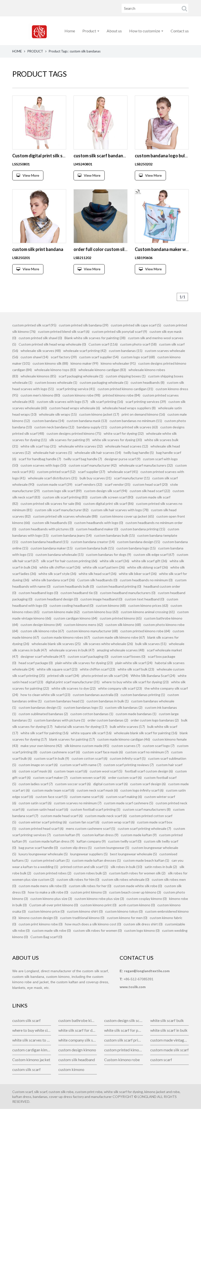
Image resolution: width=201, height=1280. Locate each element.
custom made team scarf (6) (53, 790)
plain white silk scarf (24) (133, 663)
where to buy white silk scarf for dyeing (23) (135, 682)
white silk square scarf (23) (57, 669)
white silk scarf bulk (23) (136, 669)
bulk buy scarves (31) (96, 478)
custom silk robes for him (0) (78, 879)
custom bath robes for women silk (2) (137, 873)
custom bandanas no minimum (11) (136, 421)
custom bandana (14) (48, 421)
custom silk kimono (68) (123, 624)
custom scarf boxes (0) (128, 656)
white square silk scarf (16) (91, 733)
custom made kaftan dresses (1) (96, 860)
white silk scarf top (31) (38, 446)
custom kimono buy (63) (100, 612)
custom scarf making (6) (124, 797)
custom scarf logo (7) (159, 746)
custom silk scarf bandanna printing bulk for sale (122, 155)
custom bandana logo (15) (136, 548)
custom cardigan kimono (31, 1049)
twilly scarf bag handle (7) (82, 459)
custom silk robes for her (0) (90, 886)
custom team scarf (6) (70, 771)
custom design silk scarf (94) (105, 491)
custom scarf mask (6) (35, 771)
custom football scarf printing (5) (95, 809)
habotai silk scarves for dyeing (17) (81, 726)
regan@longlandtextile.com (147, 971)
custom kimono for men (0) (127, 918)
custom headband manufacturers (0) (127, 593)
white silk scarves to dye (31, 1040)
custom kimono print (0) (98, 905)
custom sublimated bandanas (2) (43, 714)
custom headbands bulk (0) (73, 586)
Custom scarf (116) (103, 344)
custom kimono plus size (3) (51, 898)
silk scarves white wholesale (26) (108, 644)
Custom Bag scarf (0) (46, 937)
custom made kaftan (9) (139, 835)
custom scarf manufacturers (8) (147, 809)
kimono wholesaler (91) (118, 363)
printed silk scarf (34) (63, 675)
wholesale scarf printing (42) (84, 350)
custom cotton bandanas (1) (91, 714)
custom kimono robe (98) (81, 395)
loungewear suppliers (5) (89, 854)
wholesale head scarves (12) (126, 446)
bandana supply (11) (92, 427)
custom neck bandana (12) (54, 427)
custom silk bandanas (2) (123, 707)
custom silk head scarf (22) (150, 491)
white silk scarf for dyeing (77, 1030)
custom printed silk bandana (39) (83, 325)
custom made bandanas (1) (136, 714)
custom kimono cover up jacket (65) (127, 516)
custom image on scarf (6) (38, 765)
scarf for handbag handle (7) (40, 459)
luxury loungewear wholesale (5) (43, 854)
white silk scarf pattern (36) (104, 567)
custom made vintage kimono (169, 1040)
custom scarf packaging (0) (88, 656)
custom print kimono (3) (89, 892)
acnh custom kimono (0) (137, 905)
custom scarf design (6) (148, 784)
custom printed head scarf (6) (41, 828)
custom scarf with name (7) (80, 765)
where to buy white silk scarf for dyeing (31, 1030)
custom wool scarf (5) (106, 771)
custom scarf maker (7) (50, 777)
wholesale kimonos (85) (38, 376)
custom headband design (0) (56, 599)
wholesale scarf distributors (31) (52, 478)
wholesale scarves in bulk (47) (71, 650)
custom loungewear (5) (111, 847)
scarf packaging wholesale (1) (81, 376)
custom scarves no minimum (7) (77, 803)
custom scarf (161, 1059)
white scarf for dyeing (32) (124, 433)
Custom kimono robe (122, 1059)
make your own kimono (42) (41, 746)
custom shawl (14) (34, 357)
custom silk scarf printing (123, 1040)
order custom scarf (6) (125, 777)
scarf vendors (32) (88, 484)
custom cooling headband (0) (71, 605)
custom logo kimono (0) (142, 930)
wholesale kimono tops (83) (55, 370)
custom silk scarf (26, 1020)
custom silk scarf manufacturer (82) (61, 510)
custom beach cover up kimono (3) (135, 892)
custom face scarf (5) (51, 797)
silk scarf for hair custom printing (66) (69, 561)
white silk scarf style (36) (57, 574)
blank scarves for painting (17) (72, 739)
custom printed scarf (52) (56, 472)
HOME (17, 51)
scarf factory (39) (64, 357)
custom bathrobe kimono (77, 1020)
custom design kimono (77, 1049)
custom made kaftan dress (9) (51, 841)
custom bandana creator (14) (93, 542)
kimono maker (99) (84, 363)
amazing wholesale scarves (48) (120, 650)
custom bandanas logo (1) (83, 707)
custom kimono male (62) (61, 612)
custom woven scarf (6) (88, 777)
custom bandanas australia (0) (95, 695)
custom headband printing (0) (118, 586)
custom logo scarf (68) (138, 357)
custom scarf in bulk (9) (51, 758)
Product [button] (89, 30)
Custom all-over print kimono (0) (53, 905)
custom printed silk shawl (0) (40, 338)
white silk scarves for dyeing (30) (117, 440)
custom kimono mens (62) (83, 624)
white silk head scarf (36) (97, 574)
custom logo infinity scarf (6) (141, 790)
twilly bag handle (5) (139, 452)
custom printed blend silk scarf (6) (63, 331)
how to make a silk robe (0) (48, 892)
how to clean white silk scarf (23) (45, 695)
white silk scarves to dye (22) (73, 688)
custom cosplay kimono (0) (146, 898)
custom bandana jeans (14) (71, 535)
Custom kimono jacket (31, 1059)
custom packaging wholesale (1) (104, 382)
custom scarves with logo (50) (43, 465)
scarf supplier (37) (91, 472)
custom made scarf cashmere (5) (128, 803)
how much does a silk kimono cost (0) (93, 924)
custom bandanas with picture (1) (59, 720)
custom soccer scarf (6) (73, 784)
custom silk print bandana (37, 249)
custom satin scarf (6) (35, 803)
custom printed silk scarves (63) (134, 427)
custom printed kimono (123, 1049)
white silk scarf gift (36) (149, 561)
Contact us (180, 30)
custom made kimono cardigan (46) (123, 739)
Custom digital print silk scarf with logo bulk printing (64, 155)
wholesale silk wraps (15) (58, 414)
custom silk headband (76, 1059)
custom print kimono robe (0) (41, 924)
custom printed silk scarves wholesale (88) (65, 516)
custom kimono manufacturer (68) (92, 631)
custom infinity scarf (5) (128, 758)
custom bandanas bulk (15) (114, 535)
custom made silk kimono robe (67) (118, 637)
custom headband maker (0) (97, 529)
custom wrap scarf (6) (118, 822)
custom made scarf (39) (54, 484)
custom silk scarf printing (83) (65, 497)
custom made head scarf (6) (62, 816)
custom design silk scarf (123, 1020)
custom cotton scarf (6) (89, 758)
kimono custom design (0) (38, 918)
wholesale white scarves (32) (81, 446)
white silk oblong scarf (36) (147, 567)
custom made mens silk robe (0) (42, 886)
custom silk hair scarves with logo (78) (120, 510)
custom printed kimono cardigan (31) (125, 389)
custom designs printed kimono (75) (74, 433)
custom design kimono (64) (41, 624)
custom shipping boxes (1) (126, 376)
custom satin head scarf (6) (47, 809)
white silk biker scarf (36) (138, 574)
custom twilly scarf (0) (124, 841)
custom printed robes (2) (52, 873)
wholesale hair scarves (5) (52, 452)
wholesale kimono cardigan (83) (102, 370)
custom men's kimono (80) (40, 395)
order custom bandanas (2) (108, 720)
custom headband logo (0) (38, 593)
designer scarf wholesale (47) (43, 656)
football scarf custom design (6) (149, 771)
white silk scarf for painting (123, 1030)
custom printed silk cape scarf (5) (136, 325)
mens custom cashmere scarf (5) (90, 828)
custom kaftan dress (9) (100, 835)
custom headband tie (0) (79, 593)
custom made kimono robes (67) (65, 637)
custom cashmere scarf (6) (60, 752)
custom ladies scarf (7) (36, 784)
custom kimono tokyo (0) (124, 911)
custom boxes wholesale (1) (56, 382)
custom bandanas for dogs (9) (108, 554)
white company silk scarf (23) (120, 688)
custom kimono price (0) (46, 911)
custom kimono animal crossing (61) (148, 612)
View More (31, 175)
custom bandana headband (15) (44, 542)
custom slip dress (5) (76, 847)
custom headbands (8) (147, 382)
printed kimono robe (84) (121, 395)
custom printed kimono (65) (121, 618)
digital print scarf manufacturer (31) (73, 682)
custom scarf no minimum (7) (147, 752)
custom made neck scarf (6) (106, 816)
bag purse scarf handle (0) (38, 847)
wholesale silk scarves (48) (41, 350)
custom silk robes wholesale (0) (125, 879)
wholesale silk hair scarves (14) (98, 452)
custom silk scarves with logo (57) (62, 401)
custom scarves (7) (126, 746)
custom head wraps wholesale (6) (74, 408)
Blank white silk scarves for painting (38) (95, 338)
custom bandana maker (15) (52, 548)
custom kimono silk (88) (50, 363)
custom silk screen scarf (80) (111, 497)
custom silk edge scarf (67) (154, 554)
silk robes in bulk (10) (126, 867)
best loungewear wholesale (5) (133, 854)
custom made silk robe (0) (51, 930)
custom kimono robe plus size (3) (99, 898)
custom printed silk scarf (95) (34, 325)
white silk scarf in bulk (169, 1030)
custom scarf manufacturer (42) (93, 465)
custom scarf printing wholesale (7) (144, 828)
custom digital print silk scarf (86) (108, 503)
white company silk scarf (77, 1040)
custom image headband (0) (101, 599)
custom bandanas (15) (125, 350)
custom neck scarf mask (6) (97, 790)
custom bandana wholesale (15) (60, 554)
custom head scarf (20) (150, 484)
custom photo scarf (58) (138, 344)
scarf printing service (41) (75, 389)
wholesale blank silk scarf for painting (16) (145, 733)
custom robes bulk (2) (90, 873)
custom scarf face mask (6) (102, 752)
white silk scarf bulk (167, 1020)
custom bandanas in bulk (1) (108, 701)
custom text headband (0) (144, 599)
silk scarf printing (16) (106, 401)
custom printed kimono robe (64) (145, 631)
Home (69, 30)
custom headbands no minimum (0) (146, 580)
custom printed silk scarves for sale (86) (51, 503)
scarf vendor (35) (117, 484)
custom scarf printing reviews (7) (129, 765)
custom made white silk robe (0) (138, 886)
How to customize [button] (145, 30)
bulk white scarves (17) (127, 726)
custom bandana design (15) (138, 542)
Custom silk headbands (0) (97, 580)
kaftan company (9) (91, 841)
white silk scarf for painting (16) (44, 733)
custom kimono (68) (111, 605)
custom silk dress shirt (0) (143, 924)
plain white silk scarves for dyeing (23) (84, 663)
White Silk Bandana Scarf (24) (153, 675)
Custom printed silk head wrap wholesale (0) (52, 344)
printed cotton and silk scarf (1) (84, 867)
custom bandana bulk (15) (94, 548)
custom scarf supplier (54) (99, 357)
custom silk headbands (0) (52, 523)
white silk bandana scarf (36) (53, 580)
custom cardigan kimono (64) (75, 618)
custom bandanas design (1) (40, 707)
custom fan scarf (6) (84, 822)
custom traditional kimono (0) (82, 918)
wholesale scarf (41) (123, 472)
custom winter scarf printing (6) (43, 822)
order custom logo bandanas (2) (155, 720)
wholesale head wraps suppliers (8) (129, 408)
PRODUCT (35, 51)
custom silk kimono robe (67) (42, 631)
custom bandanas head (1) (64, 701)
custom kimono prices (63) (148, 605)
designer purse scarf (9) (122, 459)
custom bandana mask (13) (87, 421)
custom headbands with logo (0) (98, 523)
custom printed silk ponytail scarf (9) (119, 331)
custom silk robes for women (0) (97, 930)
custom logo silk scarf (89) (62, 491)
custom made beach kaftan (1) (146, 860)
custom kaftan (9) (66, 835)
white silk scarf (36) (114, 561)
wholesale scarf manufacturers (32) (146, 465)
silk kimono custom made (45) (86, 746)
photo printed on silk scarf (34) (105, 675)
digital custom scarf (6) (110, 784)
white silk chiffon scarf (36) (59, 567)
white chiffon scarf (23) (97, 669)
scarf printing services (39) (146, 401)
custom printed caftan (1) (50, 860)
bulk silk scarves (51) (150, 644)
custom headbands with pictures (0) (46, 529)
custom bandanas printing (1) (143, 695)
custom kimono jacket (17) (99, 414)
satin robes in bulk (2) (161, 867)
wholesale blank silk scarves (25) (56, 644)
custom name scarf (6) (86, 797)
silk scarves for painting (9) (69, 440)
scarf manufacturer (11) (132, 478)
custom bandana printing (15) (143, 529)
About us (114, 30)
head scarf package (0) (36, 663)
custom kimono (71, 1069)
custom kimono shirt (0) (85, 911)
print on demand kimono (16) (143, 414)
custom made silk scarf (169, 1049)
